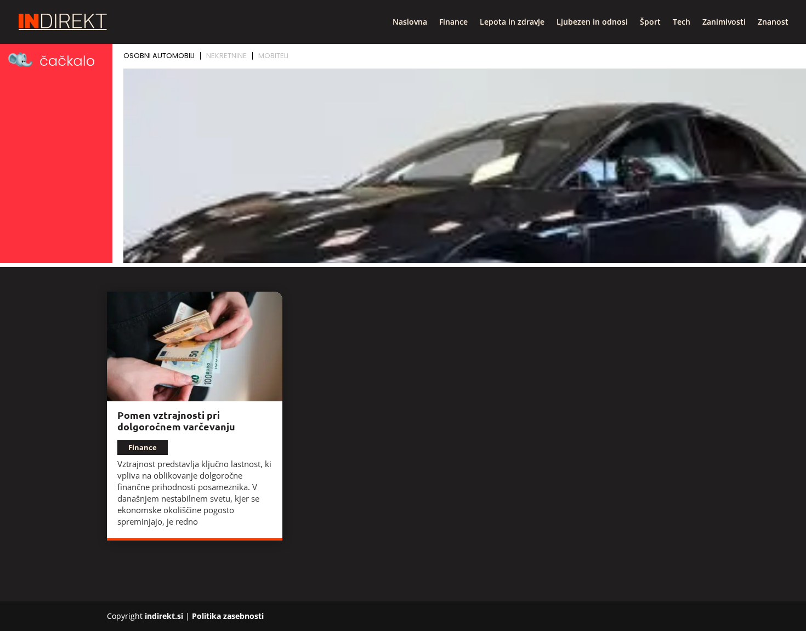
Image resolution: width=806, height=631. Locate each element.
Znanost (773, 22)
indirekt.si (164, 616)
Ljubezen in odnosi (592, 22)
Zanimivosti (724, 22)
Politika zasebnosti (228, 616)
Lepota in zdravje (512, 22)
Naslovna (410, 22)
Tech (681, 22)
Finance (453, 22)
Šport (650, 22)
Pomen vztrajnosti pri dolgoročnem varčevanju (176, 420)
